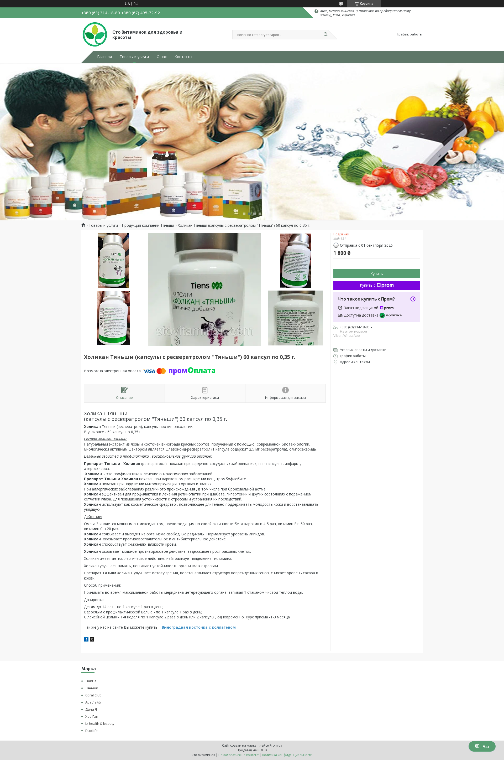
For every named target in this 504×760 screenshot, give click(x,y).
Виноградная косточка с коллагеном (198, 627)
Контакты (183, 57)
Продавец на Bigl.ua (252, 750)
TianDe (91, 681)
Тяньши (91, 688)
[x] (92, 640)
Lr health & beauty (99, 723)
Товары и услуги (134, 57)
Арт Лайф (93, 702)
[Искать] (325, 34)
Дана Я (91, 709)
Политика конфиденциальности (287, 755)
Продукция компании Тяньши (148, 225)
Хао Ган (91, 716)
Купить (376, 273)
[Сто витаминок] (94, 34)
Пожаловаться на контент (238, 755)
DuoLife (91, 730)
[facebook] (86, 640)
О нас (162, 57)
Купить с (367, 285)
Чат (486, 746)
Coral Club (93, 695)
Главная (104, 57)
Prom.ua (276, 745)
